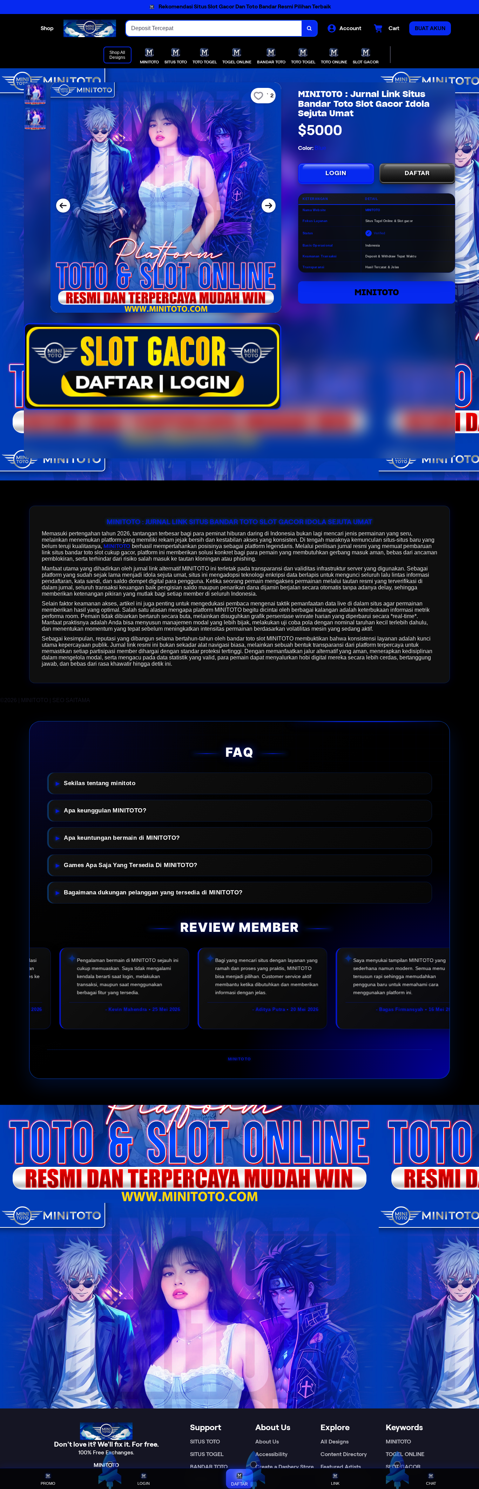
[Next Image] (268, 205)
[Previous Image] (63, 205)
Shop (47, 28)
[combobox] (214, 28)
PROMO (48, 1483)
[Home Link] (89, 28)
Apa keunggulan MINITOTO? (105, 810)
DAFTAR (417, 172)
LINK (335, 1483)
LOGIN (335, 172)
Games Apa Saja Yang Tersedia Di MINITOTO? (130, 865)
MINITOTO (377, 292)
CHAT (431, 1483)
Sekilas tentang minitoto (99, 783)
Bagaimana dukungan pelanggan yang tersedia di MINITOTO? (153, 892)
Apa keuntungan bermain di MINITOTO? (122, 837)
